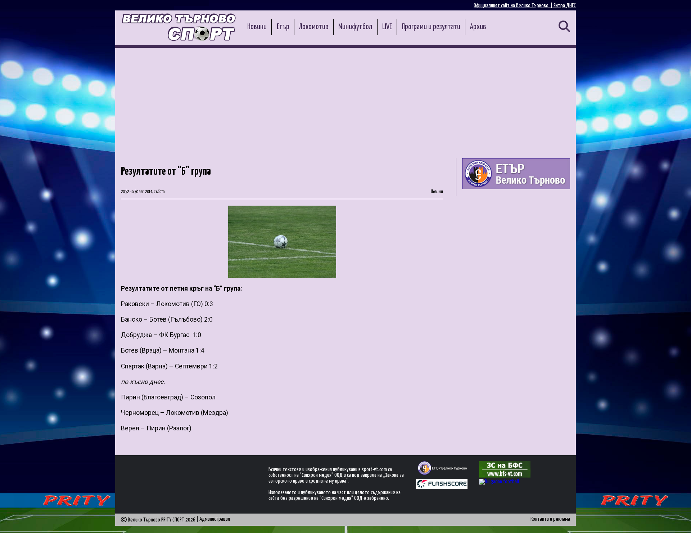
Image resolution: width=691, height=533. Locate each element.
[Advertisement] (345, 101)
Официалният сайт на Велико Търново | (514, 5)
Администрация (214, 519)
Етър (283, 27)
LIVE (387, 27)
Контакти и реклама (550, 519)
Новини (257, 27)
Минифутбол (355, 27)
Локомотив (314, 27)
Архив (478, 27)
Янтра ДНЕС (565, 5)
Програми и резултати (431, 27)
